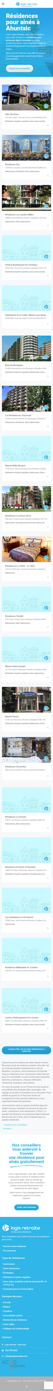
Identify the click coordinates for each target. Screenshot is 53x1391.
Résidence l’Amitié (14, 616)
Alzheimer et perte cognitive (16, 1277)
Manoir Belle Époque (15, 466)
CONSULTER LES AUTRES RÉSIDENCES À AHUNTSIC (26, 1050)
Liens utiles (8, 1324)
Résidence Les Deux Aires (18, 516)
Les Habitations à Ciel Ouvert (19, 917)
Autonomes (9, 1264)
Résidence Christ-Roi (15, 767)
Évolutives (8, 1273)
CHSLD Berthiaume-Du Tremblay (21, 265)
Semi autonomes (11, 1268)
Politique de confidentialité (16, 1329)
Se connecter (9, 1251)
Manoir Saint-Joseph (15, 666)
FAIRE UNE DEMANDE (26, 1207)
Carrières (7, 1311)
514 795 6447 (11, 1350)
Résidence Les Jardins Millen (19, 215)
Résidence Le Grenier (15, 817)
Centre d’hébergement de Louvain (21, 1018)
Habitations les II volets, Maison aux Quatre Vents (26, 315)
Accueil (7, 1302)
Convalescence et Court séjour (18, 1289)
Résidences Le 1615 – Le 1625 (20, 566)
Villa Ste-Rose (12, 114)
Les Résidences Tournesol (18, 415)
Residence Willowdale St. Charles (21, 967)
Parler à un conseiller (19, 68)
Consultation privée (12, 1315)
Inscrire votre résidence (14, 1246)
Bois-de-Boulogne (14, 365)
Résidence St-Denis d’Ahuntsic (20, 867)
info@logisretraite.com (16, 1356)
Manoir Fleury (12, 716)
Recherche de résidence (15, 1320)
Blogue (6, 1307)
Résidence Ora (12, 164)
